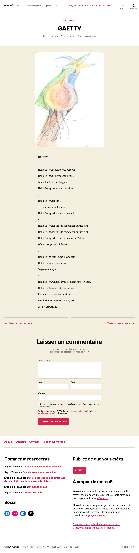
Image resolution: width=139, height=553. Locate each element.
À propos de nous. (96, 515)
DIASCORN (53, 36)
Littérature (69, 21)
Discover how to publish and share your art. (96, 524)
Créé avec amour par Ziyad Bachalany (63, 547)
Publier (85, 5)
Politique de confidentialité (78, 411)
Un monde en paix (37, 487)
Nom (40, 382)
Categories (72, 5)
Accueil (8, 441)
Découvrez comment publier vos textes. (94, 527)
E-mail (74, 382)
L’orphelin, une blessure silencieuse (42, 466)
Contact (34, 441)
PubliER (79, 470)
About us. (102, 498)
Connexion (95, 5)
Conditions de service (46, 413)
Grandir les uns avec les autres (39, 472)
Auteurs (21, 441)
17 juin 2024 (69, 36)
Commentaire (44, 361)
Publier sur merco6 (53, 441)
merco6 (8, 5)
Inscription (107, 5)
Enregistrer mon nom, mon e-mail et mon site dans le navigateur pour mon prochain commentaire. (70, 405)
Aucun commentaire (88, 36)
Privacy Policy (28, 547)
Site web (41, 393)
